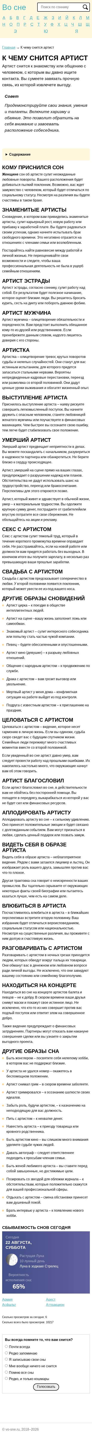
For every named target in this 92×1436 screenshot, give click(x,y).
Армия (7, 1299)
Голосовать (46, 1386)
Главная (8, 47)
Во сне (14, 7)
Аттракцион (55, 1305)
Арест (50, 1299)
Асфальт (9, 1305)
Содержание (20, 154)
